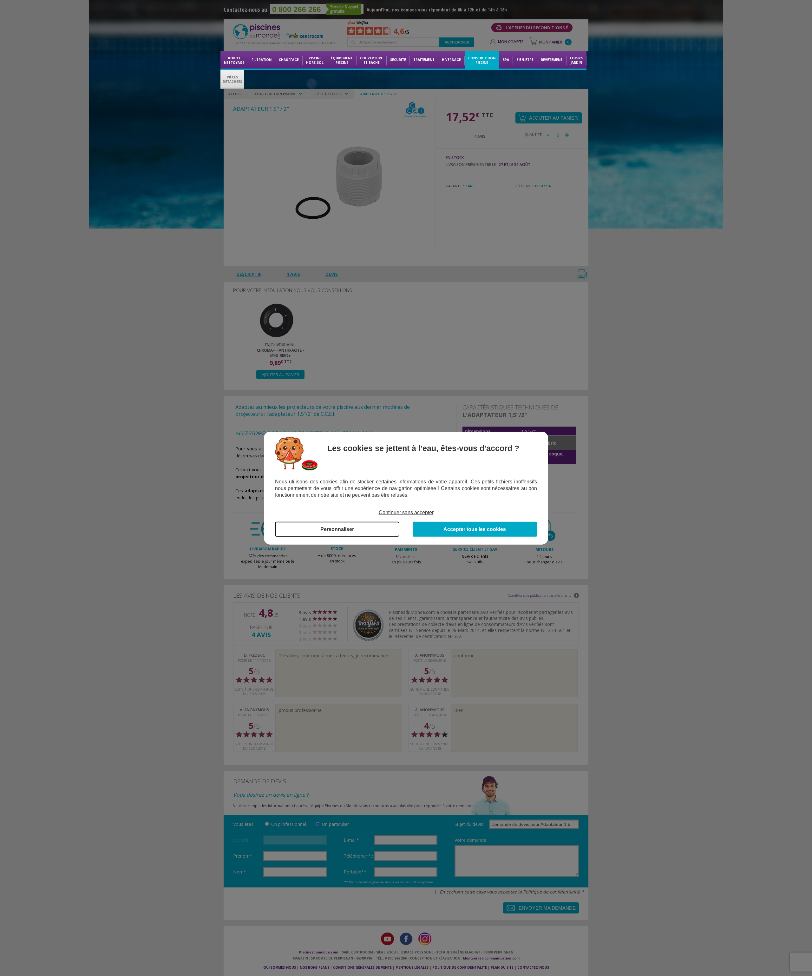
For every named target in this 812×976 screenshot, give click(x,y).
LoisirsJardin (576, 60)
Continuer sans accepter (406, 512)
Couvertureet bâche (371, 60)
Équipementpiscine (342, 60)
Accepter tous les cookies (474, 529)
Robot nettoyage (234, 60)
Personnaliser (337, 529)
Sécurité (398, 59)
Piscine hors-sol (315, 60)
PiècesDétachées (232, 79)
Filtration (262, 59)
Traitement (424, 59)
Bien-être (525, 59)
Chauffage (289, 59)
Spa (506, 59)
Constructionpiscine (481, 60)
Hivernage (451, 59)
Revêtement (552, 59)
